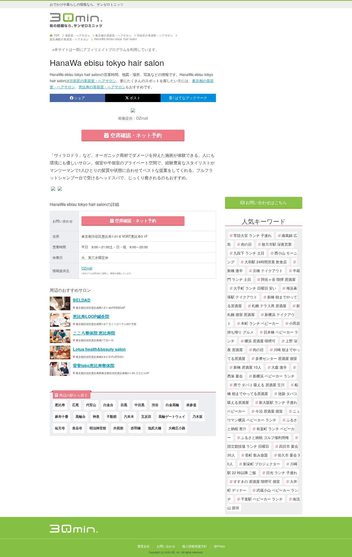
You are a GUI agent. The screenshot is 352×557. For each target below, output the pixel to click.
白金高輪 (172, 404)
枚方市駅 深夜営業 (277, 244)
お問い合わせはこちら (266, 202)
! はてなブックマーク (190, 97)
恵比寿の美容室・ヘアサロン (102, 86)
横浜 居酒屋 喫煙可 (260, 340)
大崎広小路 (177, 428)
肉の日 (246, 244)
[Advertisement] (263, 111)
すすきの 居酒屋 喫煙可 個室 (256, 481)
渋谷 (155, 404)
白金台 (108, 404)
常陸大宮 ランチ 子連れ (252, 235)
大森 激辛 (279, 367)
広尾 (75, 404)
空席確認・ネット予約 (135, 135)
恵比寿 (60, 404)
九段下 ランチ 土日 (248, 253)
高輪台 (81, 416)
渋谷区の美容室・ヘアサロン (92, 80)
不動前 (112, 416)
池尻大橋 (154, 428)
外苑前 (118, 428)
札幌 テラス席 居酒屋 (269, 305)
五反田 (146, 416)
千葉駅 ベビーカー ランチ (262, 498)
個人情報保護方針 (194, 546)
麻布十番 (61, 416)
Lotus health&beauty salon (99, 349)
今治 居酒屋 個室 (269, 411)
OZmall (86, 268)
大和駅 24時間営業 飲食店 (266, 261)
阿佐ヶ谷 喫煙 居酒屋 (278, 279)
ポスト (135, 97)
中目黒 (140, 404)
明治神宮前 (97, 428)
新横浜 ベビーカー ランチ (274, 375)
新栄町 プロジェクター (261, 463)
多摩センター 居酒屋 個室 (276, 358)
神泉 (96, 416)
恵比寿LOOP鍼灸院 (91, 316)
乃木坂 (197, 416)
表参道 (191, 404)
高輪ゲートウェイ (171, 416)
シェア (79, 97)
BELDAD (81, 300)
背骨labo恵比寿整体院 (93, 365)
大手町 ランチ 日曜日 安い (254, 288)
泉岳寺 (77, 428)
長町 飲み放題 (256, 455)
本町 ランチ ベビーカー (260, 323)
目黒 (124, 404)
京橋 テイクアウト (268, 270)
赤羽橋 (136, 428)
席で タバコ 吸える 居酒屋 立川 (258, 384)
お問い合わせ (166, 546)
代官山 (91, 404)
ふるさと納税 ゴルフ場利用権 (265, 437)
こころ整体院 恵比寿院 (94, 333)
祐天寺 (60, 428)
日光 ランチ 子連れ (281, 472)
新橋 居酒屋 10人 (247, 367)
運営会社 (143, 546)
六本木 (129, 416)
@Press (219, 546)
